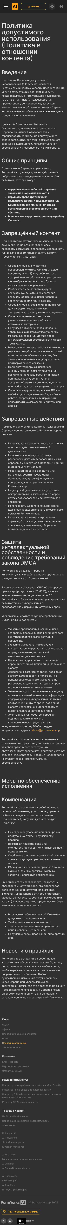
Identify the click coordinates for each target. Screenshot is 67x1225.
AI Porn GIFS (8, 1125)
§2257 (5, 1025)
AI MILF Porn (8, 1154)
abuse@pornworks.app (46, 730)
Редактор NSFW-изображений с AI (20, 1102)
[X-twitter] (3, 1221)
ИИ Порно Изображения (15, 1116)
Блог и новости (10, 1062)
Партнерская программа (15, 1066)
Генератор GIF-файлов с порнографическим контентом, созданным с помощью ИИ (31, 1096)
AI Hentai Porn (9, 1137)
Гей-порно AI (9, 1133)
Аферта (6, 1029)
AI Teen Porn (8, 1185)
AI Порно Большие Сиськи (16, 1168)
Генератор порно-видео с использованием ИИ (26, 1089)
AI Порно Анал (10, 1176)
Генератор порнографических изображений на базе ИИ (31, 1085)
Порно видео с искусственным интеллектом (25, 1121)
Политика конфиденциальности (19, 1034)
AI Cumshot (8, 1163)
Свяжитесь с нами (12, 1071)
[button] (6, 6)
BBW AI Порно (9, 1180)
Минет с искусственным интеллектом (22, 1159)
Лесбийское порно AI (13, 1142)
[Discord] (10, 1221)
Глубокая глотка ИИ (13, 1147)
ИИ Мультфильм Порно (14, 1189)
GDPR (5, 1038)
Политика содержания (14, 1043)
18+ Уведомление (11, 1047)
